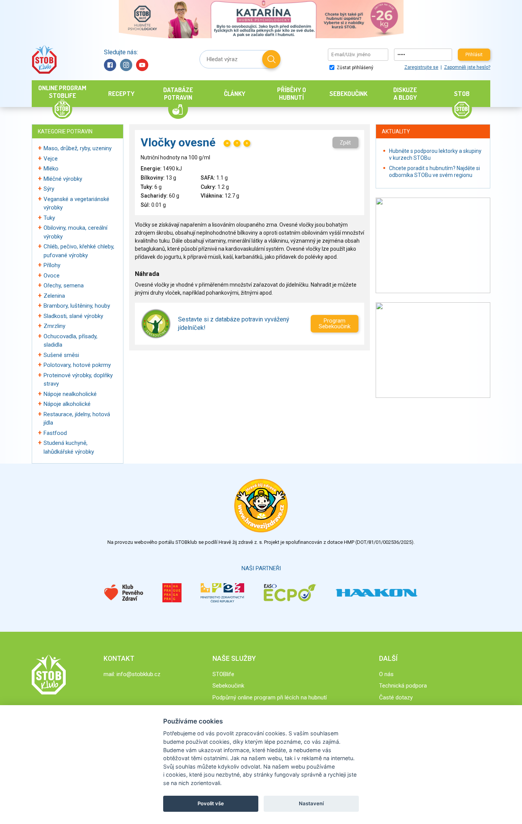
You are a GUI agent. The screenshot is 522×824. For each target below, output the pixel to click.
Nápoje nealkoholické (70, 394)
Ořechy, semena (64, 285)
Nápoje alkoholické (67, 404)
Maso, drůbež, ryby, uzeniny (78, 148)
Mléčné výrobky (63, 178)
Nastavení (311, 803)
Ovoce (52, 275)
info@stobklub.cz (138, 674)
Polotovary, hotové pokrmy (77, 365)
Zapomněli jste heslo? (467, 67)
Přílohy (52, 265)
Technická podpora (403, 685)
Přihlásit (474, 54)
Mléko (51, 168)
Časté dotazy (396, 697)
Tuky (49, 217)
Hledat (271, 59)
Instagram (126, 65)
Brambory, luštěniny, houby (77, 305)
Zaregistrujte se (421, 67)
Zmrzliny (54, 326)
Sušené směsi (61, 355)
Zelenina (54, 295)
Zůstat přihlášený (354, 67)
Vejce (51, 158)
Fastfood (55, 433)
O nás (386, 674)
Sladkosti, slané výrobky (73, 316)
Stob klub (44, 59)
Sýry (49, 188)
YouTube (142, 65)
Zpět (345, 142)
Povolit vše (211, 803)
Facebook (110, 65)
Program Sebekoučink (334, 323)
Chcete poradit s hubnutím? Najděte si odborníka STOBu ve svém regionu (434, 171)
